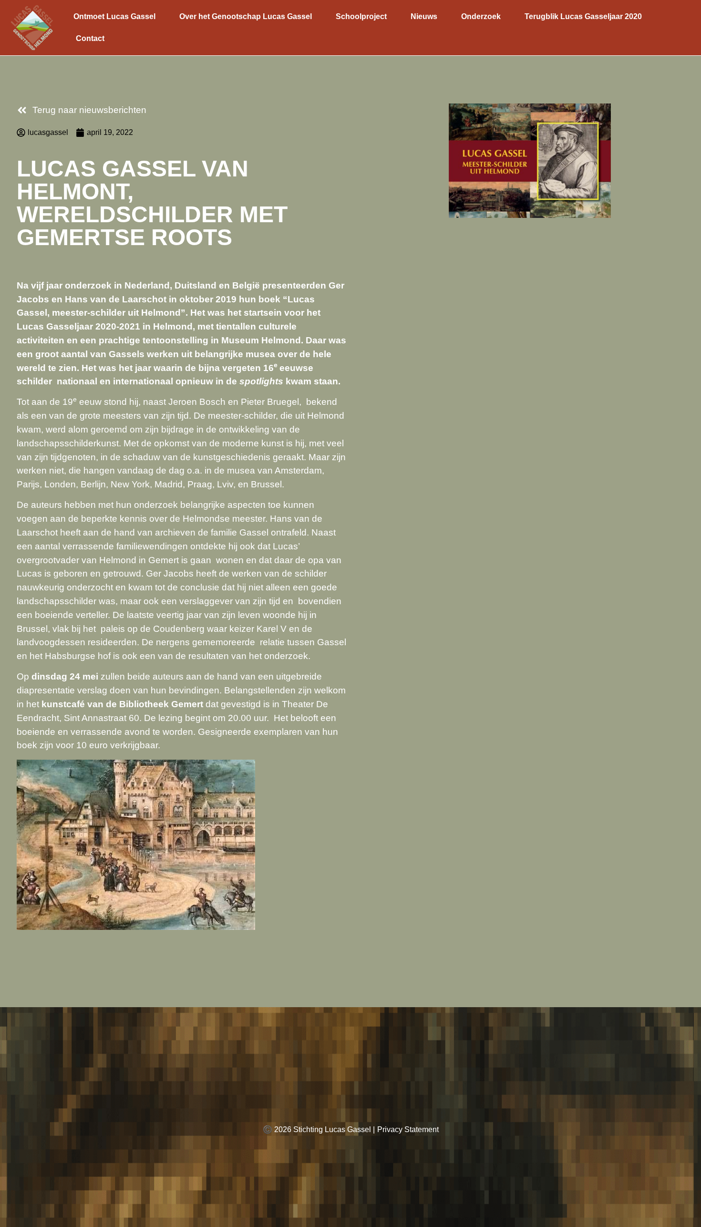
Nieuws (424, 16)
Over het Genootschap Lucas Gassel (245, 16)
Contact (90, 38)
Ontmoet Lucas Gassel (114, 16)
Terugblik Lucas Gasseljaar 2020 (583, 16)
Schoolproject (361, 16)
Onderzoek (481, 16)
